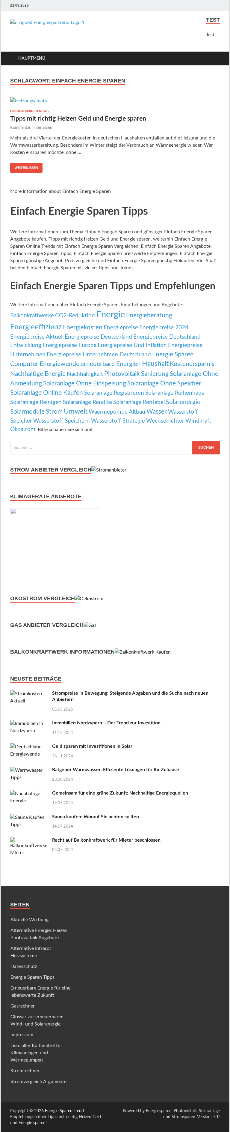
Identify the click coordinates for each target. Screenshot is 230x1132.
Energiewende (59, 364)
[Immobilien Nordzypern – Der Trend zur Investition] (29, 723)
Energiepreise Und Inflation (132, 345)
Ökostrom (22, 429)
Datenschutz (23, 966)
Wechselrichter (165, 421)
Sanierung (155, 374)
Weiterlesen (26, 167)
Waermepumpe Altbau (117, 412)
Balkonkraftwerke (32, 316)
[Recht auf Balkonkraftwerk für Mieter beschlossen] (29, 840)
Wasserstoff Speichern (61, 421)
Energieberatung (149, 315)
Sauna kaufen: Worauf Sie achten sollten (95, 816)
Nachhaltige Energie (38, 374)
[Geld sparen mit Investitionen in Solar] (29, 746)
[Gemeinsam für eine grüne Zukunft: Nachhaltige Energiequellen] (29, 793)
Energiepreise (121, 328)
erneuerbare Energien (111, 364)
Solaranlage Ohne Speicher (164, 383)
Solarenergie (183, 402)
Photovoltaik (122, 374)
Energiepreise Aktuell (36, 337)
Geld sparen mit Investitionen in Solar (92, 746)
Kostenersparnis (192, 364)
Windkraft (198, 421)
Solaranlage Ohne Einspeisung (84, 383)
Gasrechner (22, 1006)
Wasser (156, 412)
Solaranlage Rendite (87, 402)
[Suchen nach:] (115, 447)
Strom (54, 412)
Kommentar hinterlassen (31, 128)
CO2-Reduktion (75, 316)
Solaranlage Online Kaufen (46, 393)
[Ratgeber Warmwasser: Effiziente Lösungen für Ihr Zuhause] (29, 770)
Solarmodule (27, 412)
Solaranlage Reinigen (36, 402)
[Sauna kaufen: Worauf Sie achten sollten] (29, 817)
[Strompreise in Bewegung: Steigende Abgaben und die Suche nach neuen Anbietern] (29, 693)
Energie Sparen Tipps (32, 977)
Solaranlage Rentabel (139, 402)
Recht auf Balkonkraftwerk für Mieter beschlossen (106, 840)
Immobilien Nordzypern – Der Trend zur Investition (106, 722)
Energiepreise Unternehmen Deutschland (99, 355)
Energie (110, 314)
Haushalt (155, 364)
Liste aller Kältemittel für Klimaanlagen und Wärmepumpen (36, 1052)
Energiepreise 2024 (163, 328)
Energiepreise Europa (69, 345)
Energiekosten (82, 327)
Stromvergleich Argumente (38, 1081)
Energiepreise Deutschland (98, 337)
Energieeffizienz (36, 327)
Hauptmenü (31, 58)
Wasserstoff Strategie (118, 421)
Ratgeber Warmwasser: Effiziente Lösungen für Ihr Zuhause (115, 769)
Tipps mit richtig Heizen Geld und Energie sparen (78, 118)
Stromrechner (25, 1070)
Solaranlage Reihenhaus (174, 393)
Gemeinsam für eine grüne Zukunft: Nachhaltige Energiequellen (120, 793)
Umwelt (75, 411)
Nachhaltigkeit (85, 374)
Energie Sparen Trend (64, 1111)
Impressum (21, 1034)
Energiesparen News (29, 111)
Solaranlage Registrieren (114, 393)
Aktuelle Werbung (29, 919)
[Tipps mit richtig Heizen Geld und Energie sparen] (115, 100)
